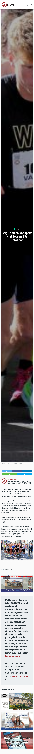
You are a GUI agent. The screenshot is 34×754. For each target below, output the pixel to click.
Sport (17, 229)
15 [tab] (22, 561)
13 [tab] (19, 561)
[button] (7, 471)
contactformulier (20, 676)
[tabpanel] (17, 552)
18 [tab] (26, 561)
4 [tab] (7, 561)
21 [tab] (30, 561)
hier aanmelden (12, 656)
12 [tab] (18, 561)
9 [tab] (14, 561)
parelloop (9, 569)
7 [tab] (11, 561)
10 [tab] (15, 561)
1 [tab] (3, 561)
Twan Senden (12, 479)
